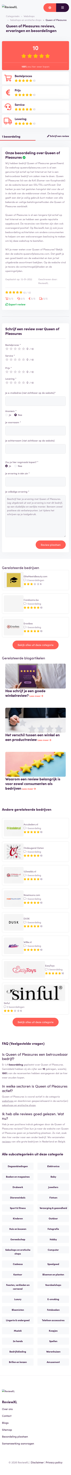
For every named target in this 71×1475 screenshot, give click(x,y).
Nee (20, 414)
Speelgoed (53, 1264)
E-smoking (53, 1299)
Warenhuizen (53, 1351)
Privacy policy (54, 1462)
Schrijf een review (59, 136)
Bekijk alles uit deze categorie (35, 645)
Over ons (7, 1409)
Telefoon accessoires (53, 1320)
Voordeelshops (53, 1285)
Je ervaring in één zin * (17, 473)
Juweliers (53, 1187)
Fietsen (53, 1197)
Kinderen (18, 1218)
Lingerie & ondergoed (18, 1320)
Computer (53, 1249)
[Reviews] (9, 7)
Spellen (53, 1341)
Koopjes (53, 1330)
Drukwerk (18, 1187)
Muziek (18, 1330)
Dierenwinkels (17, 1197)
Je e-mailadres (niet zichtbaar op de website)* (30, 392)
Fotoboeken (53, 1309)
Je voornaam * (13, 422)
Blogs (5, 1422)
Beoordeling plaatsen (15, 1436)
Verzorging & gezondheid (53, 1208)
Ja (10, 414)
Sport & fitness (18, 1208)
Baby (53, 1176)
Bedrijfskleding (17, 1351)
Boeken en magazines (18, 1176)
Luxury (17, 1299)
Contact (6, 1415)
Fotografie (53, 1228)
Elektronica (53, 1166)
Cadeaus (18, 1264)
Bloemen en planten (53, 1274)
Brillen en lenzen (18, 1362)
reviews (6, 1141)
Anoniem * (11, 411)
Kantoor (17, 1274)
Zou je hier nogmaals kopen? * (21, 462)
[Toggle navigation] (62, 7)
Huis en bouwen (17, 1228)
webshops (8, 1100)
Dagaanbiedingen (18, 1166)
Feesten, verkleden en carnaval (18, 1286)
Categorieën (12, 16)
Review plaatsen (51, 544)
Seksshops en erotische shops (25, 20)
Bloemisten (18, 1309)
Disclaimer (37, 1462)
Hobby (53, 1239)
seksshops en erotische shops (19, 1105)
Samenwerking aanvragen (18, 1443)
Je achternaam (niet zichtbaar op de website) (30, 440)
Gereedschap (17, 1239)
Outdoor (53, 1218)
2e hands (18, 1341)
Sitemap (7, 1429)
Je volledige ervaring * (17, 491)
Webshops (29, 16)
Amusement (53, 1362)
